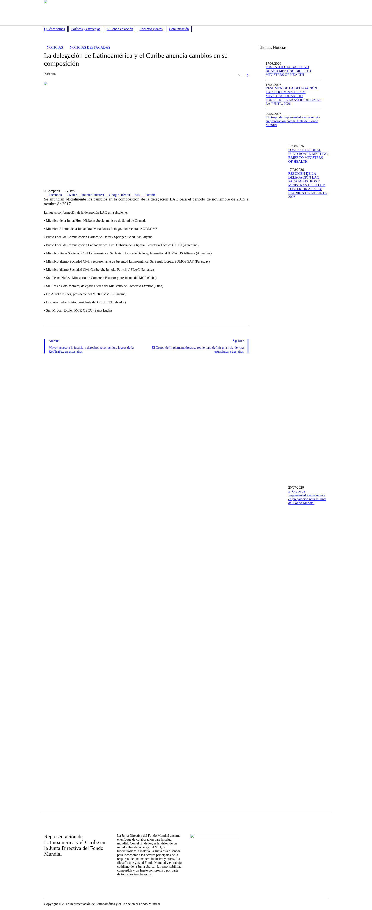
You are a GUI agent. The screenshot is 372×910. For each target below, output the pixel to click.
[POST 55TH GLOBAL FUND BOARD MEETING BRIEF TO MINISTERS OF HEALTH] (272, 152)
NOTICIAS (55, 47)
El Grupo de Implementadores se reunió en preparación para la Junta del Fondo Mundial (293, 121)
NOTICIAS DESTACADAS (90, 47)
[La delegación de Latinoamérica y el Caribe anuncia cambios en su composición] (146, 131)
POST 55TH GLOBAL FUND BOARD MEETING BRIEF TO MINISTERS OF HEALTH (288, 70)
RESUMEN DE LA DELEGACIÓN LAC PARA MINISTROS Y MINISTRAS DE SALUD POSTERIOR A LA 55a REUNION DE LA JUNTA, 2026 (293, 96)
